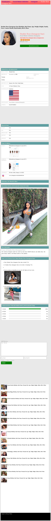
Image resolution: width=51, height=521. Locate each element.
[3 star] (25, 40)
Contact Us (3, 513)
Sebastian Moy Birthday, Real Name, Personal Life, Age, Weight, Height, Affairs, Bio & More (26, 405)
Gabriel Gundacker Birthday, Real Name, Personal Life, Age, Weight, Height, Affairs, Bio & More (27, 398)
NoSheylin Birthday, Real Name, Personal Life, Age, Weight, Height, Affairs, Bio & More (25, 438)
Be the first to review (34, 45)
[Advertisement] (25, 14)
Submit (4, 362)
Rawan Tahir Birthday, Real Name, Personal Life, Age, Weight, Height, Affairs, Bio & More (26, 458)
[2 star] (23, 40)
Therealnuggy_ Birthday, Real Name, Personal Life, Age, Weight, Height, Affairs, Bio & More (26, 451)
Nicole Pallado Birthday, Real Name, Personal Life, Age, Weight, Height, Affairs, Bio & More (26, 425)
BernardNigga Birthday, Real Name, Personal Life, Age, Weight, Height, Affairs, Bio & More (26, 391)
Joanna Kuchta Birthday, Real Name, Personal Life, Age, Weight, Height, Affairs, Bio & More (26, 385)
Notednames (6, 1)
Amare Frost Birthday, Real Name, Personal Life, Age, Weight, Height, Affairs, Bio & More (26, 444)
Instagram (34, 1)
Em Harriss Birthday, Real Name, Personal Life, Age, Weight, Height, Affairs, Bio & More (25, 471)
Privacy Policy (9, 513)
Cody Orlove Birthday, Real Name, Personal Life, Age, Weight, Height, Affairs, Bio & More (26, 411)
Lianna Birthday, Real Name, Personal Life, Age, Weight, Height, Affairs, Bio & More (25, 478)
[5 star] (29, 40)
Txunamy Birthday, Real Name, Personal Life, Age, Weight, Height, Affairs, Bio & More (25, 431)
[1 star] (21, 40)
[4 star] (27, 40)
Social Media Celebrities (20, 1)
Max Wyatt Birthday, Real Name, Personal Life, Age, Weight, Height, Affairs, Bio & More (25, 464)
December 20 (12, 74)
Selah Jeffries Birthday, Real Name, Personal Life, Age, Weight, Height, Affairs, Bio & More (26, 418)
